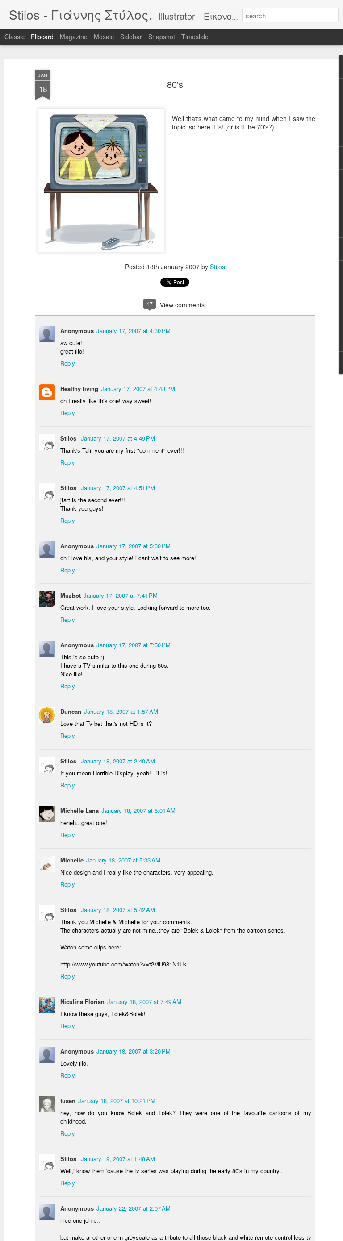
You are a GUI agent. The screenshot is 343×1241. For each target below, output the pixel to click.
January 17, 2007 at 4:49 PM (118, 438)
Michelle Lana (79, 810)
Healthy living (79, 388)
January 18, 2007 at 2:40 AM (118, 761)
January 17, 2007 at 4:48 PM (138, 388)
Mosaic (104, 36)
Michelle (72, 860)
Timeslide (195, 36)
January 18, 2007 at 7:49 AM (144, 1001)
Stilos (217, 266)
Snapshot (161, 36)
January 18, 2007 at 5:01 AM (138, 810)
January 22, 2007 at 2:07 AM (133, 1208)
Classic (14, 36)
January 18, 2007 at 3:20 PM (133, 1051)
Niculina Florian (82, 1001)
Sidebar (131, 36)
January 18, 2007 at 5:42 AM (118, 909)
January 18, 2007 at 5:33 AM (123, 860)
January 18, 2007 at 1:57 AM (121, 711)
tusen (67, 1100)
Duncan (70, 711)
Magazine (74, 36)
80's (175, 84)
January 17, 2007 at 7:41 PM (121, 595)
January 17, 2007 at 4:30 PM (133, 330)
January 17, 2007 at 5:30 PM (133, 545)
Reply (67, 363)
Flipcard (42, 36)
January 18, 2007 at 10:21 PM (116, 1100)
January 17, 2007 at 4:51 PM (118, 487)
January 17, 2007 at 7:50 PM (133, 645)
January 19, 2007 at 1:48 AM (118, 1158)
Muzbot (70, 595)
